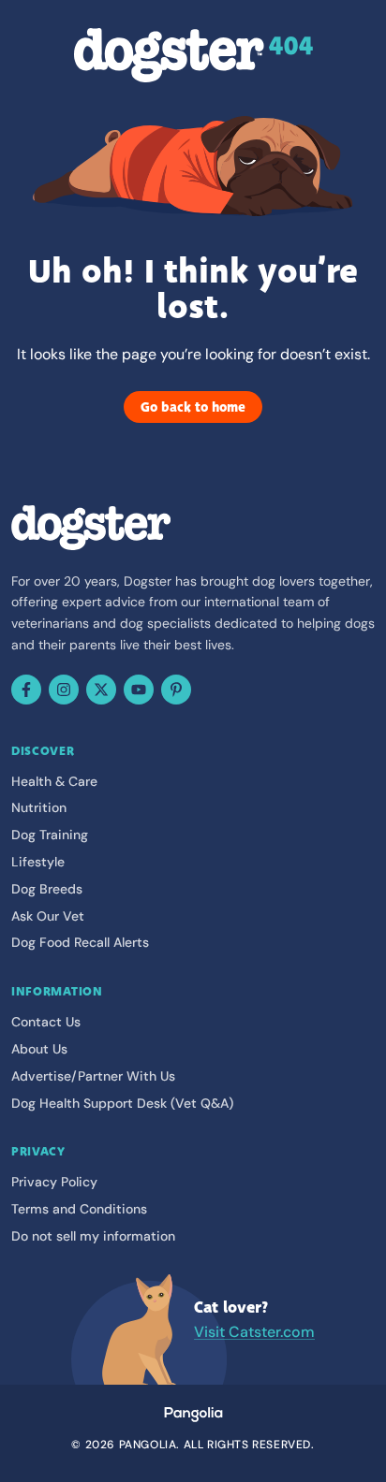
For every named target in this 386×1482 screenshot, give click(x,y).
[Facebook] (26, 690)
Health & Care (54, 781)
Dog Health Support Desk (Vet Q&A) (122, 1103)
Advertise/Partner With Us (93, 1076)
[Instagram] (64, 690)
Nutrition (39, 807)
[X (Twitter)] (101, 690)
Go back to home (193, 407)
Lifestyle (38, 861)
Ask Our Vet (47, 916)
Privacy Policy (54, 1181)
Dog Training (49, 834)
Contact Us (46, 1021)
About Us (39, 1048)
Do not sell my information (93, 1236)
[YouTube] (139, 690)
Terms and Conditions (79, 1208)
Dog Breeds (46, 888)
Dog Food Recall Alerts (80, 942)
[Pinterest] (176, 690)
